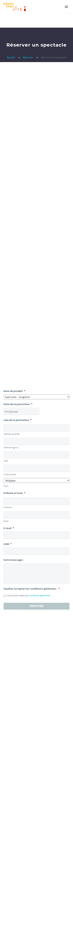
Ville (6, 460)
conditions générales (39, 595)
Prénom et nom (14, 493)
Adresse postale (12, 434)
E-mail (9, 528)
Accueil (11, 57)
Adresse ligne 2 (11, 447)
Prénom (8, 507)
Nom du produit (14, 391)
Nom (6, 521)
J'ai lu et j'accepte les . (28, 595)
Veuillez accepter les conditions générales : (32, 588)
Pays (6, 486)
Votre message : (14, 559)
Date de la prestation (18, 404)
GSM (8, 544)
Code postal (10, 474)
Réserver (28, 57)
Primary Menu (66, 6)
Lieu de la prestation (17, 420)
